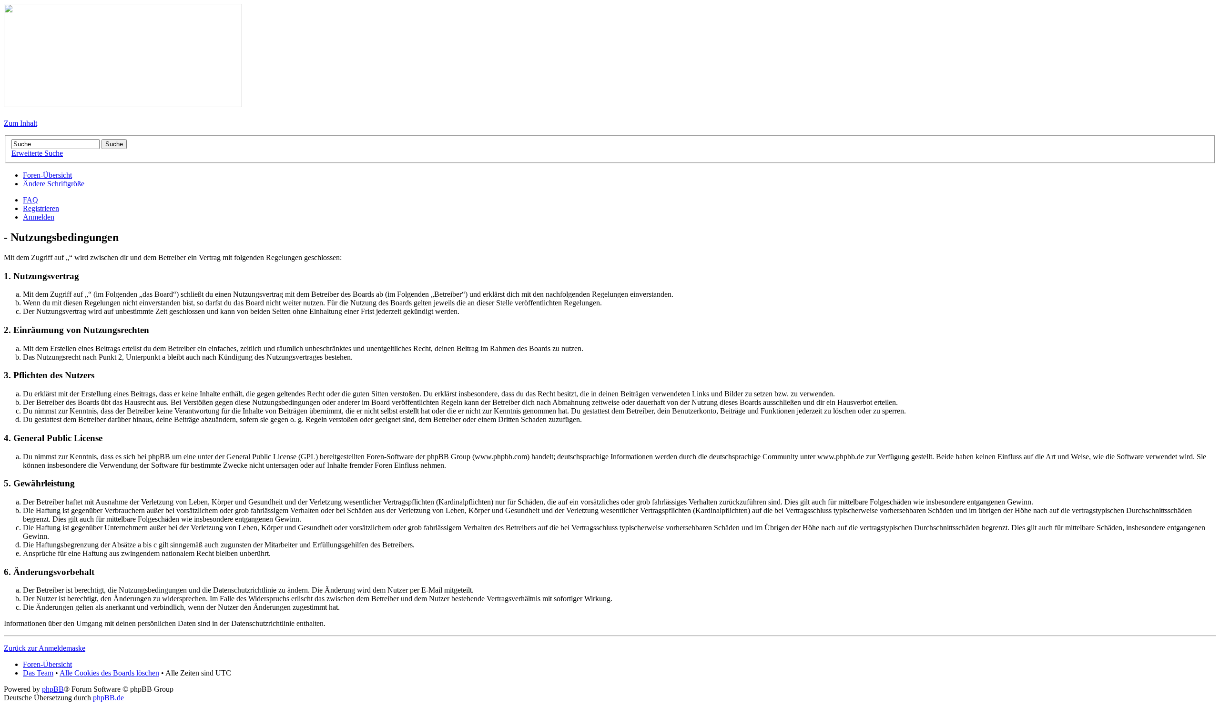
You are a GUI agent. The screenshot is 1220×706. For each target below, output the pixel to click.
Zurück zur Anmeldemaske (44, 648)
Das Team (38, 673)
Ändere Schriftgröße (53, 184)
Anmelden (38, 217)
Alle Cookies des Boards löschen (109, 673)
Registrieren (41, 208)
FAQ (30, 200)
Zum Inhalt (20, 123)
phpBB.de (108, 698)
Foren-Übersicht (47, 175)
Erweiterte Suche (37, 153)
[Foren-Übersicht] (123, 105)
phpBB (53, 689)
